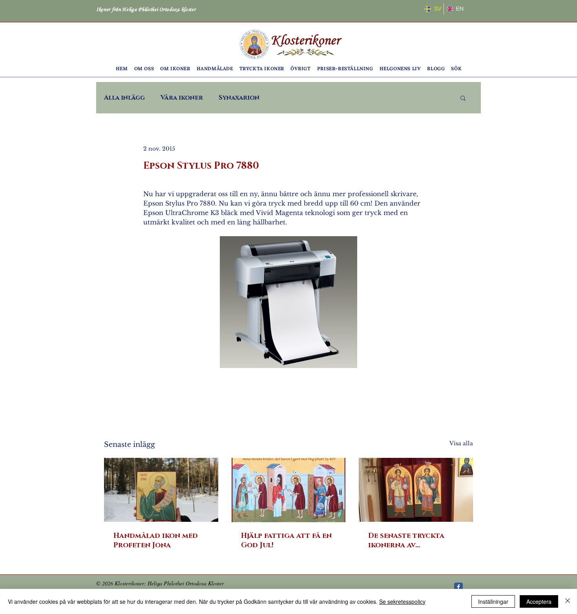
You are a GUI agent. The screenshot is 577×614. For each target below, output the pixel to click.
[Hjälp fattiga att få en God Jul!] (289, 490)
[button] (144, 68)
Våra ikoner (182, 98)
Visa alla (461, 443)
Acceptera (538, 601)
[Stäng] (567, 601)
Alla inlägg (124, 98)
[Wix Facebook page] (458, 587)
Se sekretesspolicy (402, 601)
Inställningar (493, 601)
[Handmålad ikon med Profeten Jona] (161, 490)
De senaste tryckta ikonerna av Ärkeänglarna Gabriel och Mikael (413, 540)
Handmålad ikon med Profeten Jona (155, 540)
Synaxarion (239, 98)
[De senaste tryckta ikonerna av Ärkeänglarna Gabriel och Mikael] (416, 490)
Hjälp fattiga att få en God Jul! (286, 540)
